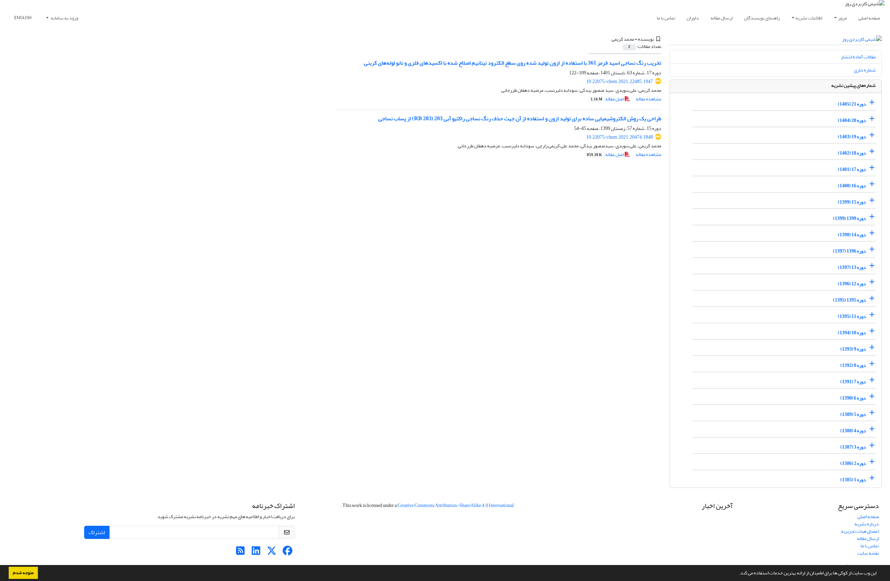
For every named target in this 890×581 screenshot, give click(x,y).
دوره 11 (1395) (852, 316)
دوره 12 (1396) (852, 283)
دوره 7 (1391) (853, 381)
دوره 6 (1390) (853, 398)
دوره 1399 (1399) (849, 218)
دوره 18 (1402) (852, 153)
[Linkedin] (256, 552)
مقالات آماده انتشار (858, 57)
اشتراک (97, 532)
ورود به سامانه (64, 18)
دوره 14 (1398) (852, 234)
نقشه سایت (868, 553)
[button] (737, 574)
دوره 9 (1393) (853, 349)
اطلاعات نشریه (808, 18)
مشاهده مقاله (648, 99)
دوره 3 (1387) (853, 447)
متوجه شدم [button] (23, 572)
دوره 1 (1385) (853, 479)
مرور (842, 18)
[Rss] (240, 552)
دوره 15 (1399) (852, 202)
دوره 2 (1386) (853, 463)
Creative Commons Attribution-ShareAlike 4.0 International (455, 505)
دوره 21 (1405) (852, 104)
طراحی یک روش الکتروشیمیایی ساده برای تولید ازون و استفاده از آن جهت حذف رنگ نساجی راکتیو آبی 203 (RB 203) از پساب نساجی (519, 118)
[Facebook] (287, 552)
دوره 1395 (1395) (849, 300)
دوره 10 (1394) (852, 332)
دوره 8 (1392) (853, 365)
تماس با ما (666, 18)
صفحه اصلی (869, 18)
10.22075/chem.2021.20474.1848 (619, 137)
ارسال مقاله (722, 18)
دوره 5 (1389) (853, 414)
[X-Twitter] (271, 552)
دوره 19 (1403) (852, 136)
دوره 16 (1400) (852, 185)
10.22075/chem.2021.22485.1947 (619, 81)
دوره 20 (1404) (852, 120)
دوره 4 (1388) (853, 430)
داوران (693, 18)
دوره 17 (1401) (852, 169)
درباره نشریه (867, 524)
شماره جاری (865, 70)
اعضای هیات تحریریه (860, 531)
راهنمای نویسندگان (762, 18)
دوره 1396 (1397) (849, 251)
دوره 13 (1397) (852, 267)
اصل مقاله (607, 99)
